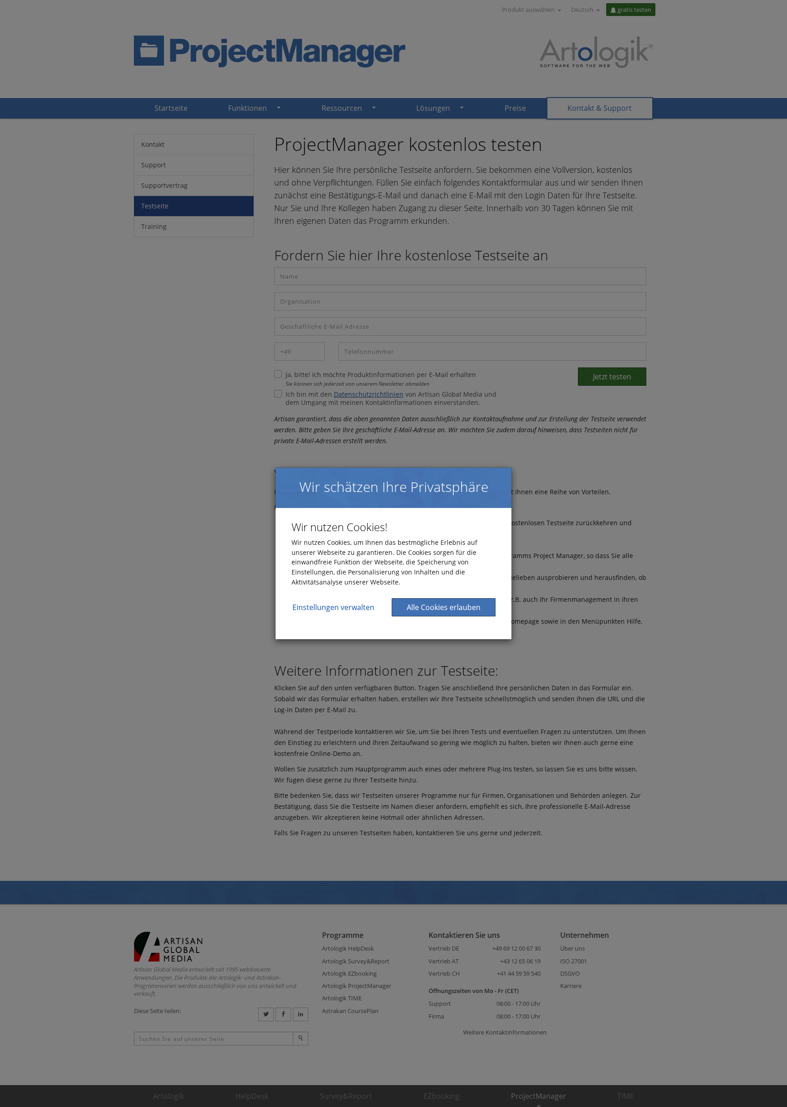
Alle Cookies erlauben (443, 607)
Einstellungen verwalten (333, 607)
